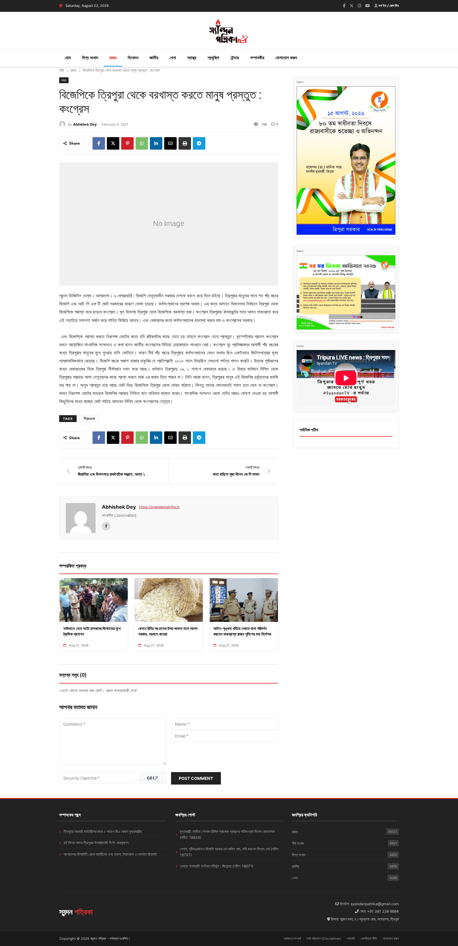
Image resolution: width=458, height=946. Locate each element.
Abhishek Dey (85, 124)
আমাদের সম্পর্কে (292, 938)
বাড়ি (61, 70)
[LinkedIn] (156, 143)
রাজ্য (113, 57)
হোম (68, 57)
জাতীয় (154, 57)
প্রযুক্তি (213, 57)
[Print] (185, 143)
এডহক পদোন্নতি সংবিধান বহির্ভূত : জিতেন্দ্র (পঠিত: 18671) (216, 866)
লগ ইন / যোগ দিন (388, 5)
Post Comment (196, 778)
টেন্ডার (235, 57)
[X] (113, 143)
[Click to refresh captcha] (152, 778)
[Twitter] (352, 5)
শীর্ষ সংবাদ (344, 843)
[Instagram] (359, 5)
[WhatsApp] (142, 143)
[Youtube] (367, 5)
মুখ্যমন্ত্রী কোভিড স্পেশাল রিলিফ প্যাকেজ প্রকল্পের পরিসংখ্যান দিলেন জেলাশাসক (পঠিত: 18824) (227, 834)
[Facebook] (344, 5)
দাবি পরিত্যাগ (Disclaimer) (324, 938)
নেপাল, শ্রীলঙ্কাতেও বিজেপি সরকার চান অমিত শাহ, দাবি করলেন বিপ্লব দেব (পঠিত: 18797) (229, 852)
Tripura (89, 418)
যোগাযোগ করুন (286, 57)
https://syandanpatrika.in (159, 507)
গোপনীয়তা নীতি (368, 938)
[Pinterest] (127, 143)
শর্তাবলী (351, 938)
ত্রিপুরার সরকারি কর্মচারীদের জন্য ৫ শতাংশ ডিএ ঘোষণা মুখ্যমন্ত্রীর (103, 831)
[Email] (170, 143)
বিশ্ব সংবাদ (90, 57)
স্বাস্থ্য (191, 57)
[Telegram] (199, 143)
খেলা (172, 57)
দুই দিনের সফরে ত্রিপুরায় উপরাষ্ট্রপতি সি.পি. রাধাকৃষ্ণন (96, 842)
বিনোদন (133, 57)
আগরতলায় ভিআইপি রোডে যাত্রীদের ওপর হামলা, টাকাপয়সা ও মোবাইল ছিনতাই (110, 854)
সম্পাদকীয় (257, 57)
